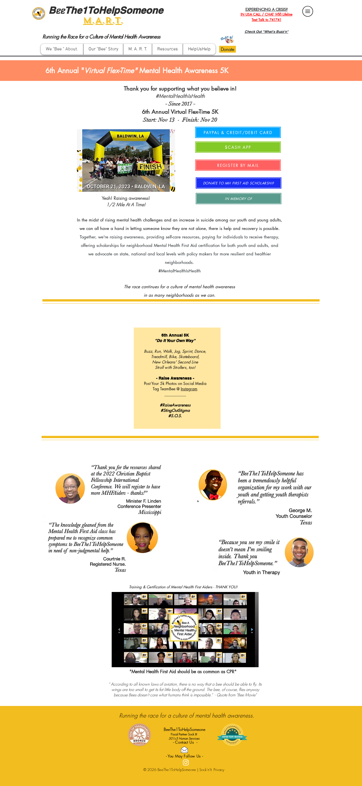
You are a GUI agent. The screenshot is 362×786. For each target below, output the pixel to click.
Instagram (189, 388)
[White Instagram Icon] (186, 762)
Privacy (219, 769)
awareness (134, 237)
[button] (167, 49)
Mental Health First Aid (175, 245)
